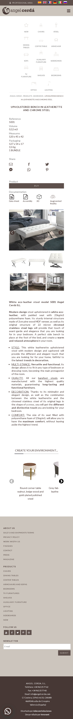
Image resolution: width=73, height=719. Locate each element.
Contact (7, 550)
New (5, 620)
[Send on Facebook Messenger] (18, 169)
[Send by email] (18, 164)
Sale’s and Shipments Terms (18, 533)
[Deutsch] (55, 2)
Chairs (7, 571)
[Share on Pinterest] (54, 169)
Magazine (8, 559)
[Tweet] (54, 164)
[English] (44, 2)
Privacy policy (11, 537)
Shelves (7, 598)
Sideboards (9, 615)
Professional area (22, 3)
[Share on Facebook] (36, 164)
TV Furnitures (11, 593)
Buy (36, 185)
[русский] (65, 2)
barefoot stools (48, 377)
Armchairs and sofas (15, 584)
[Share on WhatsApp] (36, 169)
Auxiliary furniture (15, 602)
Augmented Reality (55, 202)
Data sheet (14, 201)
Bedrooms (9, 589)
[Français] (50, 2)
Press (6, 555)
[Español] (39, 2)
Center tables (11, 580)
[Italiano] (60, 2)
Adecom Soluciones (42, 711)
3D (37, 201)
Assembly (27, 201)
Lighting (8, 611)
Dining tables (10, 575)
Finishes (8, 546)
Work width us (11, 541)
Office (6, 606)
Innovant (45, 714)
